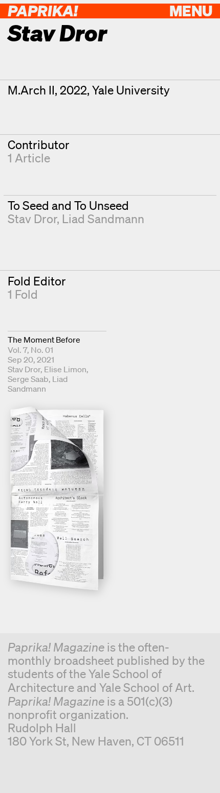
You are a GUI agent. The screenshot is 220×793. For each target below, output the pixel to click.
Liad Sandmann (103, 219)
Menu (190, 10)
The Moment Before (44, 339)
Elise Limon (65, 369)
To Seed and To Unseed (68, 205)
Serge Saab (28, 379)
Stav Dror (32, 219)
